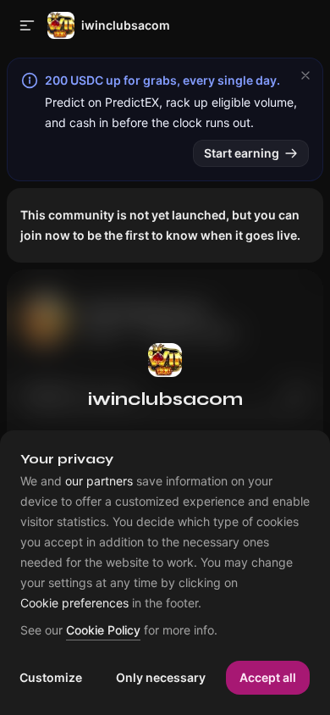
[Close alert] (305, 75)
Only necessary (161, 677)
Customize (50, 677)
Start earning (241, 153)
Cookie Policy (103, 630)
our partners (99, 481)
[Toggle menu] (27, 25)
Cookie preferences (74, 603)
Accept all (267, 677)
